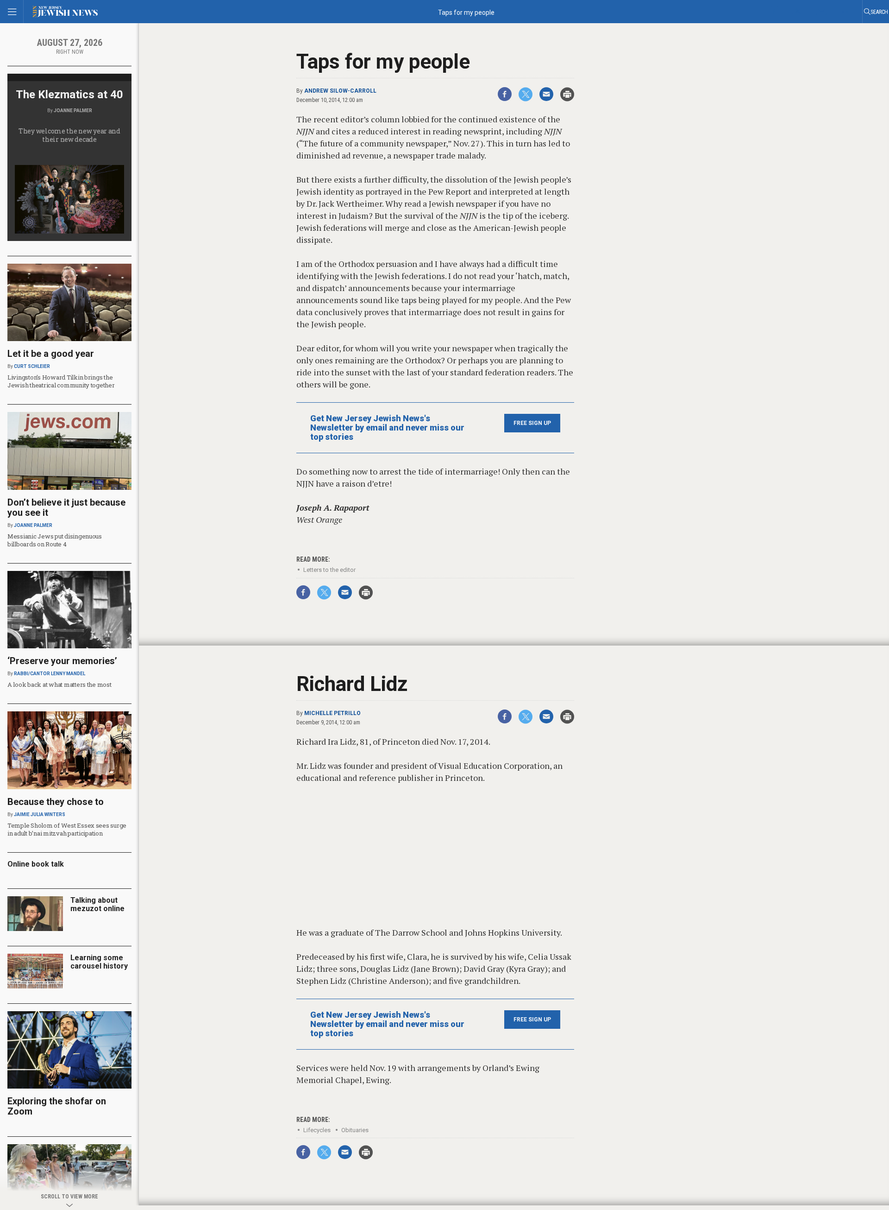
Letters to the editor (329, 569)
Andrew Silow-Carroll (340, 91)
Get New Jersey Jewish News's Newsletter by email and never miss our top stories (387, 428)
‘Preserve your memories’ (62, 660)
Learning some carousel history (99, 961)
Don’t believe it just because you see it (66, 507)
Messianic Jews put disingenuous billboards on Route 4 (54, 540)
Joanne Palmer (73, 110)
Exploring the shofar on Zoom (56, 1106)
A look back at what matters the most (59, 684)
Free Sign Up (532, 423)
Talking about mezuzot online (97, 904)
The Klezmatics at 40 (69, 94)
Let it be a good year (50, 353)
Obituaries (355, 1130)
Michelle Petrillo (332, 713)
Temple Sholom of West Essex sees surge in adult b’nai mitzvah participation (66, 829)
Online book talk (35, 864)
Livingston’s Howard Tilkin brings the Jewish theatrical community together (61, 381)
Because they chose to (55, 801)
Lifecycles (317, 1130)
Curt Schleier (32, 366)
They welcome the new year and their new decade (69, 135)
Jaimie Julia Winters (39, 814)
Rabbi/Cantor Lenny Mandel (49, 673)
